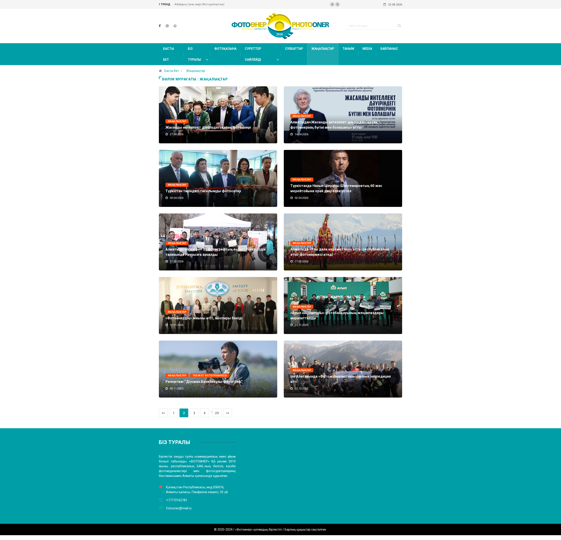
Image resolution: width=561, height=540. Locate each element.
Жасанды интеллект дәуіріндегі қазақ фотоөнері (208, 127)
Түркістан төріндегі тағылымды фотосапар (203, 191)
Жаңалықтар (322, 48)
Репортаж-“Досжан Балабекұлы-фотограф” (204, 382)
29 (217, 413)
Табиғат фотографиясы (210, 375)
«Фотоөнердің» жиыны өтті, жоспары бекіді (203, 318)
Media (367, 48)
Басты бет (168, 54)
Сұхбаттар (294, 48)
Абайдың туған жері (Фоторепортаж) (199, 4)
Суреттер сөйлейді (253, 54)
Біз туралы (194, 54)
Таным (348, 48)
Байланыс (389, 48)
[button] (332, 4)
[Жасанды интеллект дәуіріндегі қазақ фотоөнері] (160, 26)
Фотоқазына (225, 48)
